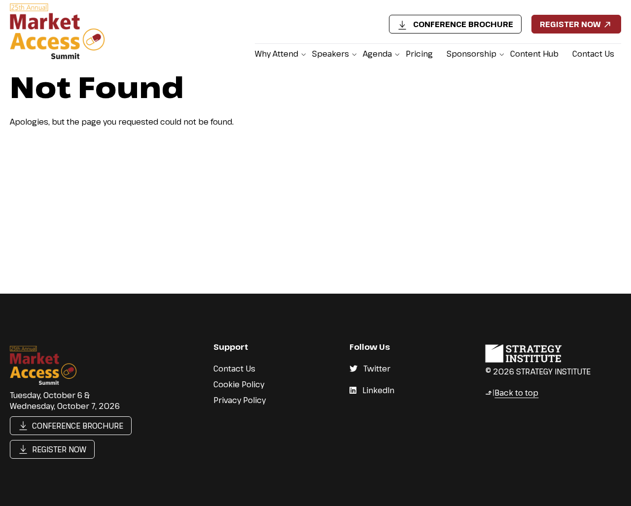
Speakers (330, 53)
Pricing (419, 53)
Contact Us (593, 53)
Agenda (377, 53)
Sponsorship (471, 53)
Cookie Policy (238, 384)
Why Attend (276, 53)
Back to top (511, 392)
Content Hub (534, 53)
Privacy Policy (239, 400)
